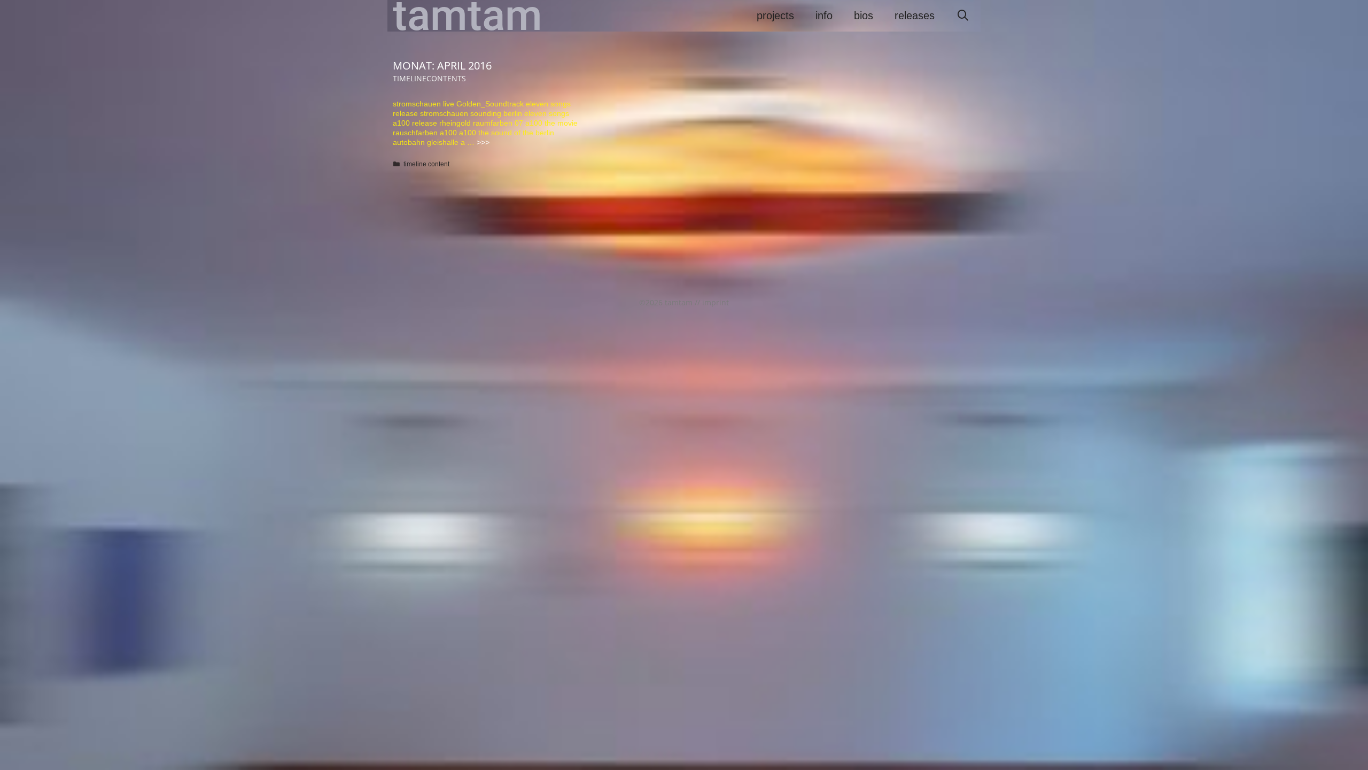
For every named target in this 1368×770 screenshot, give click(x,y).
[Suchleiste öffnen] (963, 16)
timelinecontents (429, 78)
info (824, 15)
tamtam (467, 16)
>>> (483, 142)
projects (775, 15)
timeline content (426, 164)
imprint (715, 302)
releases (915, 15)
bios (863, 15)
